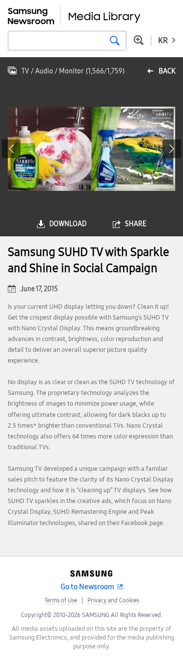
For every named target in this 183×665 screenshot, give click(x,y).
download (67, 224)
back (167, 71)
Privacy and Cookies (113, 600)
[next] (172, 148)
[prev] (11, 148)
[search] (114, 40)
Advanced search (138, 40)
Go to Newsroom (87, 586)
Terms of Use (60, 600)
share (135, 224)
